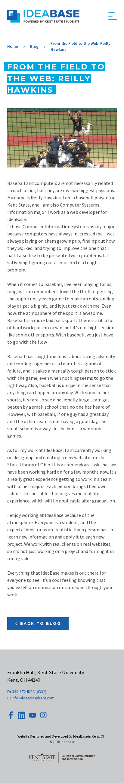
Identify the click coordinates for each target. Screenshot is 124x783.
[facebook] (10, 715)
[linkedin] (21, 715)
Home (12, 46)
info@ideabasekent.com (30, 698)
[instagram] (43, 715)
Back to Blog (40, 623)
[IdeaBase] (43, 16)
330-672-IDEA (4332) (26, 691)
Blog (34, 46)
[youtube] (32, 715)
